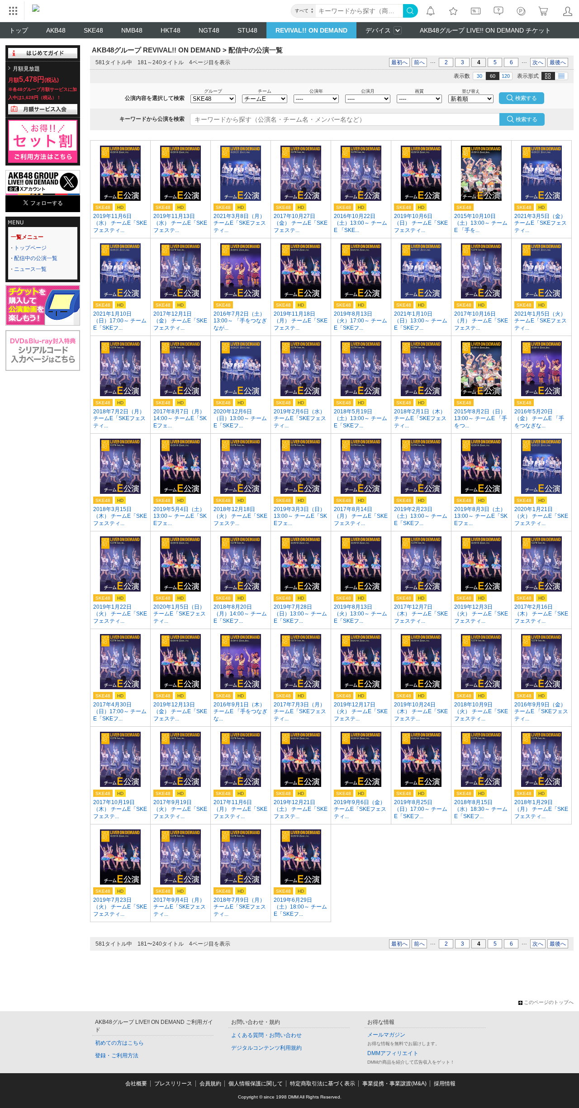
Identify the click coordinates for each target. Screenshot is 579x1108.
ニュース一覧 (30, 269)
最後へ (558, 62)
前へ (419, 62)
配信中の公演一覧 (35, 258)
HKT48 (170, 30)
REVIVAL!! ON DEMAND (311, 30)
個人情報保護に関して (255, 1083)
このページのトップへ (549, 1002)
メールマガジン (386, 1035)
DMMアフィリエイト (392, 1053)
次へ (537, 62)
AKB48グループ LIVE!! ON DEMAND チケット (485, 30)
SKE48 (93, 30)
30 (479, 76)
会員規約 (210, 1083)
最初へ (399, 62)
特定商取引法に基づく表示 (322, 1083)
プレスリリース (173, 1083)
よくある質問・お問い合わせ (266, 1035)
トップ (18, 30)
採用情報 (445, 1083)
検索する (526, 119)
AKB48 (56, 30)
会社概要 (136, 1083)
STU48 (247, 30)
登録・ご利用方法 (116, 1055)
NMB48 (131, 30)
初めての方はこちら (119, 1043)
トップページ (30, 248)
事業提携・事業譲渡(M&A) (394, 1083)
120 (506, 76)
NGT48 (209, 30)
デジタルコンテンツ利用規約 (266, 1048)
